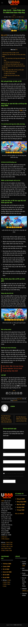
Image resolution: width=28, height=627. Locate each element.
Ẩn (16, 49)
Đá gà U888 (6, 577)
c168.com (4, 537)
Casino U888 (6, 566)
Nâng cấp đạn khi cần (10, 71)
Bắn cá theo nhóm (9, 73)
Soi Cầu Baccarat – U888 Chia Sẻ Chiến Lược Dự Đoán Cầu (21, 419)
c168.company (5, 539)
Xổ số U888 (6, 569)
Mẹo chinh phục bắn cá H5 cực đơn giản (13, 70)
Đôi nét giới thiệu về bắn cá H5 (10, 52)
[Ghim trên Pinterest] (18, 393)
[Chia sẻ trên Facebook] (9, 393)
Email (5, 459)
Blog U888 (14, 8)
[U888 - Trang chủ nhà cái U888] (14, 2)
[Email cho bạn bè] (15, 393)
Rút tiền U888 (20, 507)
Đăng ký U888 (21, 499)
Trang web (5, 466)
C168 (7, 542)
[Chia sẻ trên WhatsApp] (7, 393)
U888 (2, 501)
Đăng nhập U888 (21, 501)
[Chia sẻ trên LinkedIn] (21, 393)
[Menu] (2, 3)
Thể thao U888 (7, 563)
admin (22, 17)
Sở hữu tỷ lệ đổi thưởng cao (12, 62)
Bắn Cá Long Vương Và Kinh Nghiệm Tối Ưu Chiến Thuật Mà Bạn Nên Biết (12, 368)
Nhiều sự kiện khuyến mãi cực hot (13, 64)
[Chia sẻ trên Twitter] (12, 393)
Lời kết (4, 77)
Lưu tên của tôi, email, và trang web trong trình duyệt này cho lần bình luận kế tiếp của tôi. (13, 476)
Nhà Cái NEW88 (19, 513)
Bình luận (5, 438)
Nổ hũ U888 (6, 574)
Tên (4, 451)
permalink (15, 400)
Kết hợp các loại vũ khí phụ (12, 75)
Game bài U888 (7, 572)
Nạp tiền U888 (21, 504)
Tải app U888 (21, 510)
